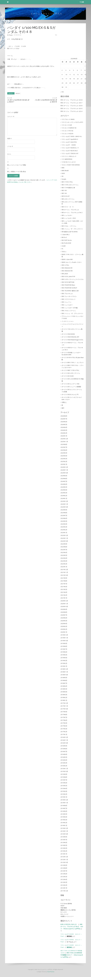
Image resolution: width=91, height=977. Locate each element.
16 (62, 79)
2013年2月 (64, 851)
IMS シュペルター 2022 (69, 218)
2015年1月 (64, 797)
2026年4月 (64, 427)
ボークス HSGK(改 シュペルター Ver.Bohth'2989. (71, 354)
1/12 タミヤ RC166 (67, 131)
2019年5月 (64, 655)
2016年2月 (64, 766)
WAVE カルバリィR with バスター (72, 262)
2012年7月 (64, 871)
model (63, 246)
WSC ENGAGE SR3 (67, 271)
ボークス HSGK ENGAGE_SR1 (70, 337)
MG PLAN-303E (66, 243)
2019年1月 (64, 666)
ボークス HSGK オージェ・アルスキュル (72, 344)
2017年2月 (64, 731)
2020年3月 (64, 626)
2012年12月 (64, 857)
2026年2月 (64, 433)
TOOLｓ (64, 251)
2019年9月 (64, 643)
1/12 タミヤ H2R (67, 125)
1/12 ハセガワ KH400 (69, 145)
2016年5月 (64, 757)
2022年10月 (64, 541)
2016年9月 (64, 746)
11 (70, 74)
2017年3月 (64, 729)
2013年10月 (64, 834)
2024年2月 (64, 495)
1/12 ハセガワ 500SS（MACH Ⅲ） (72, 136)
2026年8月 (64, 416)
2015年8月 (64, 777)
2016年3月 (64, 763)
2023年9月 (64, 510)
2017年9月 (64, 712)
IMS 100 (64, 190)
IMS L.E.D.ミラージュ (68, 199)
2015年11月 (64, 768)
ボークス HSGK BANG (68, 334)
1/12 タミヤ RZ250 (67, 133)
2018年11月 (64, 672)
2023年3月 (64, 527)
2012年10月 (64, 862)
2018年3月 (64, 694)
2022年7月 (64, 549)
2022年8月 (64, 547)
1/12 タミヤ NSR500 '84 (69, 128)
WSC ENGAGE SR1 (67, 268)
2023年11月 (64, 504)
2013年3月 (64, 848)
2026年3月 (64, 430)
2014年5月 (64, 814)
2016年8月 (64, 749)
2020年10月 (64, 606)
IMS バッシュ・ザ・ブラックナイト (72, 229)
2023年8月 (64, 513)
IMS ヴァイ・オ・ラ (68, 207)
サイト (9, 154)
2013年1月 (64, 854)
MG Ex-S (18, 93)
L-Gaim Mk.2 (65, 234)
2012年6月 (64, 874)
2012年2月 (64, 885)
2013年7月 (64, 840)
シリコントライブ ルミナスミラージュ (72, 325)
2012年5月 (64, 876)
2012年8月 (64, 868)
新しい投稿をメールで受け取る (16, 171)
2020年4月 (64, 623)
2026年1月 (64, 436)
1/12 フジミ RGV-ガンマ (69, 156)
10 (66, 74)
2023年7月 (64, 515)
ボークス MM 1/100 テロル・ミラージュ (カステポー (73, 366)
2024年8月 (64, 478)
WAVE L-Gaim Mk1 (67, 259)
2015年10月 (64, 771)
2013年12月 (64, 828)
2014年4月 (64, 817)
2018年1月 (64, 700)
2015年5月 (64, 785)
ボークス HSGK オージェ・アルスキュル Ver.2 (72, 349)
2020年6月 (64, 618)
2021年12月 (64, 569)
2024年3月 (64, 493)
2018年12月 (64, 669)
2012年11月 (64, 859)
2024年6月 (64, 484)
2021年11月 (64, 572)
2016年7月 (64, 751)
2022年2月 (64, 564)
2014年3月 (64, 820)
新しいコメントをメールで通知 (16, 165)
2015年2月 (64, 794)
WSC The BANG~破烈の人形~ (70, 291)
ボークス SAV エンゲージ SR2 (70, 384)
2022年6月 (64, 552)
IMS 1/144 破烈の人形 (68, 187)
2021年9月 (64, 578)
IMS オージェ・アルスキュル (70, 210)
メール (10, 146)
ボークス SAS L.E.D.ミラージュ (71, 373)
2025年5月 (64, 453)
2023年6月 (64, 518)
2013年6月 (64, 842)
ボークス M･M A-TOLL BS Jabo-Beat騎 (73, 358)
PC (62, 249)
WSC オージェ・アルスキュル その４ (72, 111)
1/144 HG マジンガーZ (68, 162)
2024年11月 (64, 470)
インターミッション (68, 321)
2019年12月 (64, 635)
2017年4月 (64, 726)
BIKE (63, 168)
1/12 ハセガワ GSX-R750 (69, 142)
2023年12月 (64, 501)
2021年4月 (64, 592)
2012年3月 (64, 882)
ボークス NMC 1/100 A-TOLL (70, 370)
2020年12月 (64, 601)
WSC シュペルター (67, 305)
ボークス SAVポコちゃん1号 (70, 394)
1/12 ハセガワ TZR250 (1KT (70, 153)
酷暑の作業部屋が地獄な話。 (69, 924)
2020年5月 (64, 621)
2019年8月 (64, 646)
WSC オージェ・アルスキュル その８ (72, 100)
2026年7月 (64, 419)
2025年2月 (64, 461)
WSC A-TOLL (65, 265)
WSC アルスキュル (67, 293)
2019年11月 (64, 638)
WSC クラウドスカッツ (68, 299)
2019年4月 (64, 658)
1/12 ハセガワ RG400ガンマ (70, 148)
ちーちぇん (10, 35)
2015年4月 (64, 788)
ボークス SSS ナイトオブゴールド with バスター (72, 398)
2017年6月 (64, 720)
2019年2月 (64, 663)
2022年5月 (64, 555)
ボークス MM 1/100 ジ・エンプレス (73, 362)
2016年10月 (64, 743)
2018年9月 (64, 677)
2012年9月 (64, 865)
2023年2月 (64, 530)
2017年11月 (64, 706)
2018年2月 (64, 697)
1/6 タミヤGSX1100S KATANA (71, 165)
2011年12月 (64, 891)
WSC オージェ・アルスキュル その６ (72, 105)
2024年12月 (64, 467)
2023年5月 (64, 521)
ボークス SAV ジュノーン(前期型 (71, 387)
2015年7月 (64, 780)
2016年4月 (64, 760)
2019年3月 (64, 660)
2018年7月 (64, 683)
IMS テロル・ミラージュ (69, 226)
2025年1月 (64, 464)
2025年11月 (64, 441)
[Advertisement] (75, 42)
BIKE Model (65, 170)
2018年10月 (64, 675)
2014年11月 (64, 803)
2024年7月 (64, 481)
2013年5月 (64, 845)
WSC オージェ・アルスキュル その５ (72, 108)
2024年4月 (64, 490)
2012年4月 (64, 879)
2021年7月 (64, 584)
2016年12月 (64, 737)
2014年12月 (64, 800)
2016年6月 (64, 754)
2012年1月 (64, 888)
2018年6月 (64, 686)
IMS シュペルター (67, 215)
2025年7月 (64, 447)
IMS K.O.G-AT (65, 196)
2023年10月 (64, 507)
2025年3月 (64, 458)
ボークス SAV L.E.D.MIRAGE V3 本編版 (72, 380)
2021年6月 (64, 586)
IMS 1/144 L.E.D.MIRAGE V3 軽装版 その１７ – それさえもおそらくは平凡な (72, 955)
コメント (10, 116)
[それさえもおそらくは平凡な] (45, 13)
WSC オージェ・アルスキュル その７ (72, 103)
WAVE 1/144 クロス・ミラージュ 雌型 (72, 255)
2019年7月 (64, 649)
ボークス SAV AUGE (68, 376)
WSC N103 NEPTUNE (68, 282)
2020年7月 (64, 615)
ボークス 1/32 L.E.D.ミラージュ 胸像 (72, 330)
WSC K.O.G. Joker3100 (68, 276)
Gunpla (64, 179)
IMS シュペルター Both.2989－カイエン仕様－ (72, 222)
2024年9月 (64, 476)
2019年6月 (64, 652)
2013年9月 (64, 837)
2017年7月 (64, 717)
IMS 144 (64, 193)
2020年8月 (64, 612)
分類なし (64, 402)
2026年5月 (64, 424)
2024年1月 (64, 498)
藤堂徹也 (69, 947)
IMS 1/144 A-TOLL (67, 182)
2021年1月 (64, 598)
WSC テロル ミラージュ (69, 310)
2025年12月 (64, 439)
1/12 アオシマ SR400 (68, 119)
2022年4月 (64, 558)
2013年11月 (64, 831)
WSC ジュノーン (66, 302)
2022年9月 (64, 544)
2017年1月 (64, 734)
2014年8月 (64, 805)
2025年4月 (64, 456)
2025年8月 (64, 444)
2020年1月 (64, 632)
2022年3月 (64, 561)
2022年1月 (64, 567)
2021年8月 (64, 581)
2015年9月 (64, 774)
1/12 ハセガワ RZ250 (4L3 (70, 151)
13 (78, 74)
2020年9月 (64, 609)
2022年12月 (64, 535)
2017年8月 (64, 714)
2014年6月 (64, 811)
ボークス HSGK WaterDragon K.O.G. (72, 340)
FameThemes (50, 971)
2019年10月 (64, 640)
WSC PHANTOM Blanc (68, 285)
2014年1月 (64, 825)
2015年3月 (64, 791)
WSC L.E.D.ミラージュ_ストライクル (72, 279)
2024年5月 (64, 487)
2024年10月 (64, 473)
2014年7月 (64, 808)
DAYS (63, 173)
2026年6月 (64, 422)
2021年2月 (64, 595)
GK (62, 176)
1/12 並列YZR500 (67, 159)
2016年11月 (64, 740)
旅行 (63, 408)
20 (78, 79)
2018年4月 (64, 692)
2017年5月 (64, 723)
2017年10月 (64, 709)
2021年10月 (64, 575)
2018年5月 (64, 689)
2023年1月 (64, 532)
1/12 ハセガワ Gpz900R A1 (70, 139)
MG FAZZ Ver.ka (67, 240)
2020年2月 (64, 629)
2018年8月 (64, 680)
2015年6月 (64, 783)
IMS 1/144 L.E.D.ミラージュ (70, 185)
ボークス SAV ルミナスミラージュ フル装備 (72, 390)
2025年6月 (64, 450)
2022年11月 (64, 538)
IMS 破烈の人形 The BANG (70, 232)
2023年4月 (64, 524)
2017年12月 (64, 703)
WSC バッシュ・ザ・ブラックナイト (72, 313)
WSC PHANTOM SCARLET (69, 288)
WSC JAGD (65, 273)
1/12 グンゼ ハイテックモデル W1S (72, 122)
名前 (9, 138)
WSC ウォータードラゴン (69, 296)
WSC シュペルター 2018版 (70, 308)
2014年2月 (64, 822)
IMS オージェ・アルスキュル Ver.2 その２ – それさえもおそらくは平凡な (72, 926)
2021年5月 (64, 589)
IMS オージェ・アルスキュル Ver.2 (72, 212)
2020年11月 (64, 604)
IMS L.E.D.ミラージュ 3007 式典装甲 (72, 203)
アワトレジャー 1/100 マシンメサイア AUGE (72, 317)
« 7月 (62, 92)
